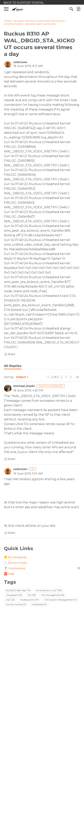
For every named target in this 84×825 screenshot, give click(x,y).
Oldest (21, 377)
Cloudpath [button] (14, 595)
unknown (20, 62)
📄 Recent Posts (15, 563)
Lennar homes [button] (16, 604)
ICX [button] (32, 595)
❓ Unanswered (42, 568)
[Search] (71, 9)
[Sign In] (78, 9)
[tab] (13, 366)
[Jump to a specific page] (77, 377)
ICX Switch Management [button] (61, 599)
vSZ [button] (10, 599)
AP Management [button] (52, 595)
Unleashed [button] (39, 604)
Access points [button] (29, 599)
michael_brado (24, 386)
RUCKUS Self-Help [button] (18, 590)
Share (9, 354)
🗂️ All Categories (15, 557)
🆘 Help (9, 574)
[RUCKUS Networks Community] (17, 9)
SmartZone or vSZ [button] (49, 590)
